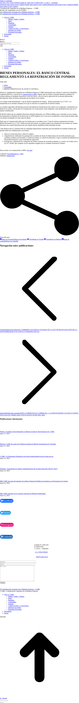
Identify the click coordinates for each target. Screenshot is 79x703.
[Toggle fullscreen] (5, 700)
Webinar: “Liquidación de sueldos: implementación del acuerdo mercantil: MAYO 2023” (29, 469)
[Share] (3, 700)
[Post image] (5, 430)
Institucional (11, 156)
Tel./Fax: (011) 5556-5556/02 (9, 3)
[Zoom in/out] (7, 700)
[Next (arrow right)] (3, 702)
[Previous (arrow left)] (1, 702)
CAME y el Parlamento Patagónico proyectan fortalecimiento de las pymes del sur (26, 456)
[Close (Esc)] (1, 700)
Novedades (10, 154)
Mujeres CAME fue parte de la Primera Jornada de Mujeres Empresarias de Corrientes (28, 444)
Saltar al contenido (6, 1)
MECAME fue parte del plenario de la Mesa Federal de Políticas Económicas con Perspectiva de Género (34, 481)
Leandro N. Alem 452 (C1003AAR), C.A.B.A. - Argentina (38, 3)
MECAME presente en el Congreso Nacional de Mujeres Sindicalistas (23, 493)
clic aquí (29, 150)
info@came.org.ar (42, 557)
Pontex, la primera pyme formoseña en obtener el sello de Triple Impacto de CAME (27, 432)
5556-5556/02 (41, 552)
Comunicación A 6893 (29, 94)
